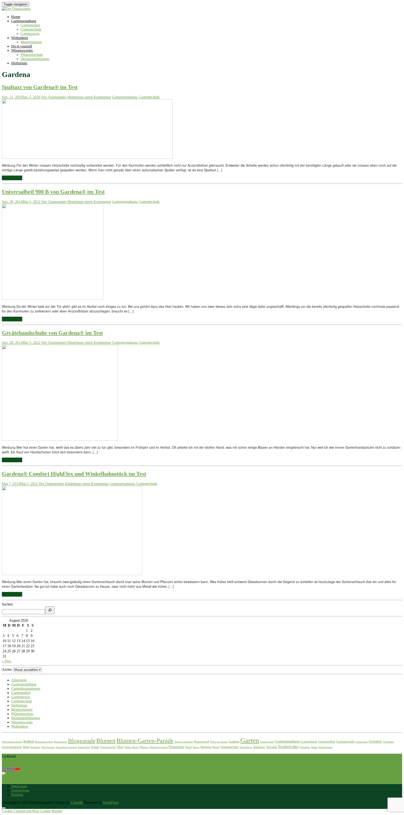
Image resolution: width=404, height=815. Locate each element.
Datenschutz (20, 790)
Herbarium (19, 63)
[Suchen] (49, 610)
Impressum (19, 786)
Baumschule (60, 742)
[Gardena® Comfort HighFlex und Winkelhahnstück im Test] (72, 573)
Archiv (7, 670)
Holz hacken (48, 747)
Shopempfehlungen (35, 59)
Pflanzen (144, 747)
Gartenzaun (361, 742)
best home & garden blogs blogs (17, 778)
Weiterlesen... (12, 178)
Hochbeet (35, 747)
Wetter (314, 747)
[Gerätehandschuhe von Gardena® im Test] (60, 439)
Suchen (7, 604)
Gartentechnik (31, 29)
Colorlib (77, 802)
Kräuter (95, 747)
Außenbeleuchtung (12, 742)
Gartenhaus (309, 741)
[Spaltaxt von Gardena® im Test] (87, 157)
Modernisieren (31, 42)
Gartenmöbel (30, 25)
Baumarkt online (44, 742)
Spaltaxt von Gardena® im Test (40, 87)
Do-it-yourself (21, 46)
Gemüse (375, 741)
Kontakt (17, 795)
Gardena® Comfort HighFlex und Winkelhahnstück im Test (74, 474)
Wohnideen (19, 38)
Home (15, 17)
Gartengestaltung (23, 21)
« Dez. (7, 661)
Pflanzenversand (159, 747)
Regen (196, 747)
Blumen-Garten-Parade (144, 740)
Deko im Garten (218, 742)
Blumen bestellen (183, 742)
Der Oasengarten (53, 97)
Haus (26, 747)
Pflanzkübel (176, 747)
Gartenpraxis (30, 34)
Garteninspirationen (25, 688)
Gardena (233, 741)
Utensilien (304, 747)
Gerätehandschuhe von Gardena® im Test (52, 333)
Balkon (28, 741)
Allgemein (19, 680)
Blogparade (81, 740)
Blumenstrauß (201, 741)
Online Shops (131, 747)
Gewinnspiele (12, 747)
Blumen (105, 740)
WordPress (111, 802)
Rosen (216, 747)
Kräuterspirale (107, 747)
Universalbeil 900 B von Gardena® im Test (53, 192)
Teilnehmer (259, 747)
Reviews (206, 747)
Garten (249, 740)
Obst (119, 747)
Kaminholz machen (66, 747)
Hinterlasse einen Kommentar (89, 97)
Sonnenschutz (229, 747)
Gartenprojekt (345, 741)
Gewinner (388, 741)
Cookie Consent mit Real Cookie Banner (32, 811)
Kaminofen (84, 747)
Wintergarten (326, 747)
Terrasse (271, 747)
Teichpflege (245, 747)
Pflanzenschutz (32, 55)
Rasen (188, 747)
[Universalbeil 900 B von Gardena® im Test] (52, 298)
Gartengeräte (267, 742)
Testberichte (288, 746)
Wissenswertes (22, 50)
